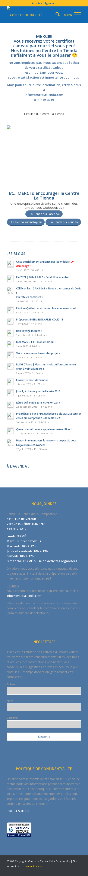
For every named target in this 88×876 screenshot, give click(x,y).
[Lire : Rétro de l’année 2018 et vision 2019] (10, 404)
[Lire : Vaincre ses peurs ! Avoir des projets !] (10, 355)
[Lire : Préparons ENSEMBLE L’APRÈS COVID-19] (10, 321)
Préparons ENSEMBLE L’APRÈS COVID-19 (39, 319)
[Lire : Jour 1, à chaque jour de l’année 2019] (10, 393)
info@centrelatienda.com (44, 95)
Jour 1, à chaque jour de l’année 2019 (38, 391)
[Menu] (70, 14)
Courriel (12, 718)
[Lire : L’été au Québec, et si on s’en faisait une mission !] (10, 310)
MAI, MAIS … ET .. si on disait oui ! (36, 342)
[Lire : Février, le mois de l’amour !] (10, 382)
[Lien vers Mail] (78, 870)
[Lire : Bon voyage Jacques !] (10, 333)
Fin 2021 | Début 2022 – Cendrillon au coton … (44, 277)
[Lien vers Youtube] (65, 870)
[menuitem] (43, 3)
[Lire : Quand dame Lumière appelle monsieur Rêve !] (10, 431)
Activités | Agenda (43, 3)
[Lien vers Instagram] (72, 870)
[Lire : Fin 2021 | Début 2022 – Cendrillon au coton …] (10, 279)
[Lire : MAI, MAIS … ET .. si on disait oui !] (10, 344)
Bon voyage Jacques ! (29, 330)
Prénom (12, 684)
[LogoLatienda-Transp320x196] (36, 14)
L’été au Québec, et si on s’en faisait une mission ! (46, 308)
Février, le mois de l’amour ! (32, 380)
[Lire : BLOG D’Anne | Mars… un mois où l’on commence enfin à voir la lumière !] (10, 366)
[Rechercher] (50, 7)
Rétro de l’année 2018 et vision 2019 (38, 402)
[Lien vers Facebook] (59, 870)
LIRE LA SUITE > (18, 811)
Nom (10, 701)
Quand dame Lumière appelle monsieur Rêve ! (44, 429)
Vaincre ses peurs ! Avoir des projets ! (38, 353)
